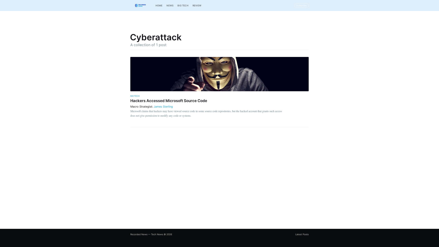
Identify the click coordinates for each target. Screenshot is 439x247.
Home (159, 5)
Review (197, 5)
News (170, 5)
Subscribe (301, 5)
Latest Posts (302, 234)
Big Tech (182, 5)
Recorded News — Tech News (146, 234)
